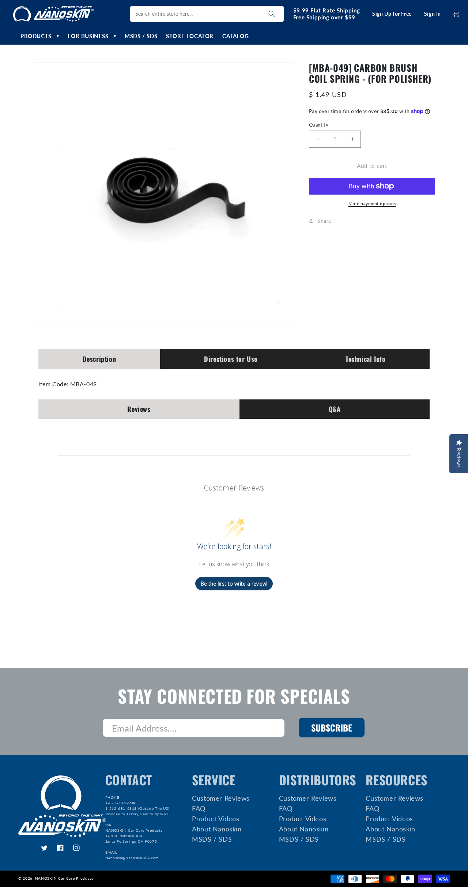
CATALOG (235, 36)
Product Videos (215, 819)
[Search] (272, 14)
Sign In (432, 13)
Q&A (335, 409)
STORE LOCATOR (190, 36)
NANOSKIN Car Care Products (64, 878)
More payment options (372, 203)
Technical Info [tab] (365, 359)
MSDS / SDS (141, 36)
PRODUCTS (39, 36)
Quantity (318, 124)
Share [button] (324, 220)
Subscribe (331, 727)
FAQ (198, 808)
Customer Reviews (221, 798)
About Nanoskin (216, 829)
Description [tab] (99, 359)
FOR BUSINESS (92, 36)
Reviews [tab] (138, 409)
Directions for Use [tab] (230, 359)
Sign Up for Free (392, 13)
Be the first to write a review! (234, 583)
